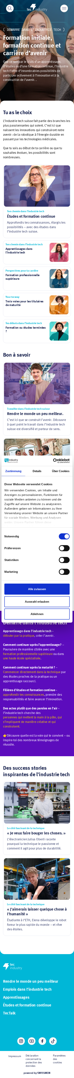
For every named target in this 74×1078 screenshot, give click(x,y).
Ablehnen (37, 614)
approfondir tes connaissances (23, 694)
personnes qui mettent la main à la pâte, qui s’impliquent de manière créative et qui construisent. (32, 722)
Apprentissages (16, 998)
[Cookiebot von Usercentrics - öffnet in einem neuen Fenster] (53, 460)
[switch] (64, 548)
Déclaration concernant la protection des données (34, 1061)
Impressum (14, 1056)
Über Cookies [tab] (60, 471)
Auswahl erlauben (37, 601)
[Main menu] (64, 8)
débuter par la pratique (18, 635)
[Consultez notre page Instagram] (21, 1041)
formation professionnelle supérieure (28, 654)
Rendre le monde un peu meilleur (30, 982)
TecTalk (9, 1013)
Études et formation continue (27, 1005)
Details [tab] (37, 471)
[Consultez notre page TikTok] (53, 1041)
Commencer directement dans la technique (32, 672)
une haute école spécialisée (21, 658)
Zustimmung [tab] (13, 471)
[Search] (10, 8)
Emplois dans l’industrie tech (27, 990)
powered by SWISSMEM (37, 1073)
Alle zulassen (37, 589)
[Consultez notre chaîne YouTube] (31, 1041)
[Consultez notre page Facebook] (42, 1041)
